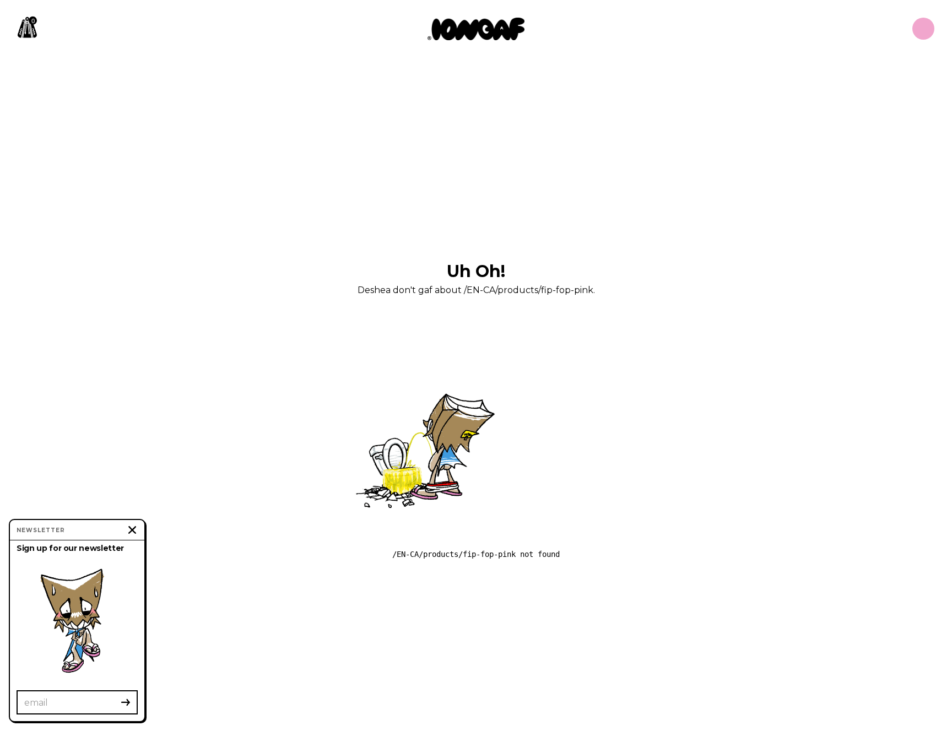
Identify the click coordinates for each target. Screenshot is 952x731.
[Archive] (923, 29)
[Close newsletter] (132, 529)
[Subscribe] (126, 702)
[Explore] (476, 29)
